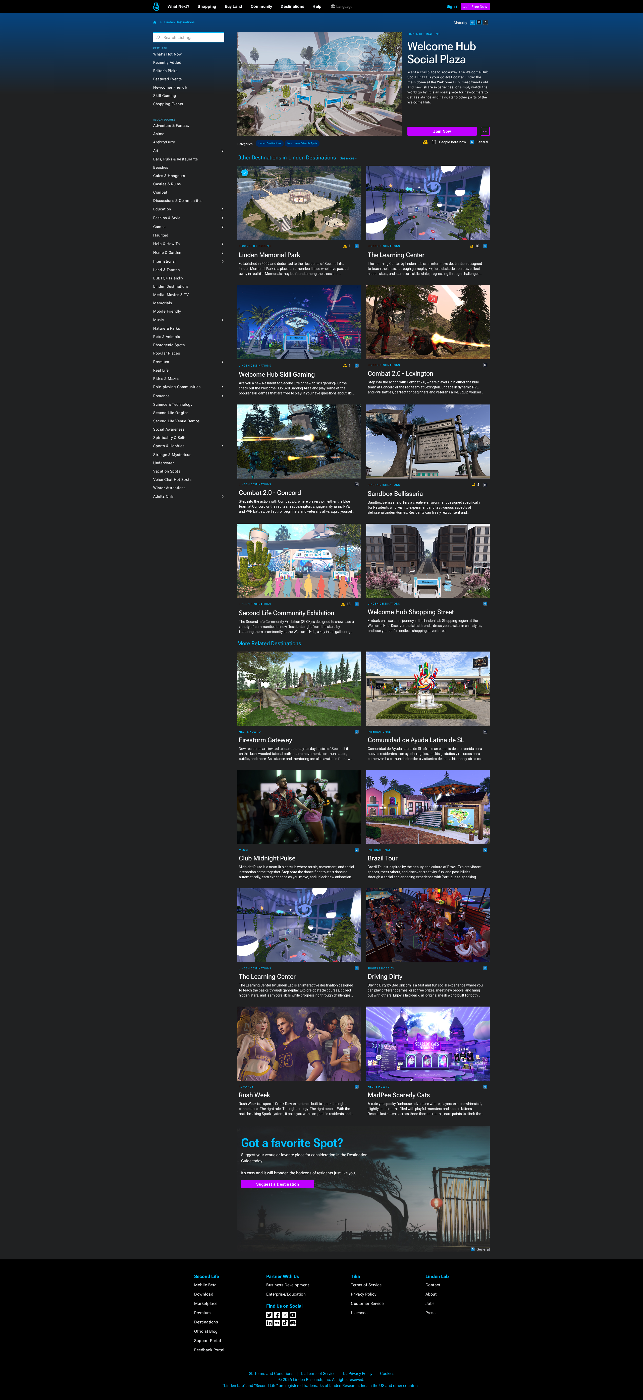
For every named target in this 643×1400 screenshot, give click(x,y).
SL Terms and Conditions (271, 1373)
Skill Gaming (164, 95)
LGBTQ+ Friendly (168, 278)
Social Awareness (168, 429)
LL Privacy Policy (357, 1373)
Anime (159, 134)
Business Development (287, 1284)
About (431, 1294)
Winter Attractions (169, 488)
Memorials (162, 303)
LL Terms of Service (318, 1373)
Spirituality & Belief (170, 437)
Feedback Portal (209, 1350)
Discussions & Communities (177, 200)
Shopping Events (168, 104)
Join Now (442, 131)
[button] (178, 6)
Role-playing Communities (176, 387)
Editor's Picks (165, 71)
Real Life (161, 370)
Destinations (206, 1322)
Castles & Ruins (167, 184)
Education (162, 209)
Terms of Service (366, 1284)
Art (155, 150)
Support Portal (207, 1340)
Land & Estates (166, 270)
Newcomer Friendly (170, 87)
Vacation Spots (166, 471)
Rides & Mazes (166, 378)
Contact (433, 1284)
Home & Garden (167, 252)
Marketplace (206, 1303)
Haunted (161, 235)
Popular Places (166, 353)
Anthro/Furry (164, 142)
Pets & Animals (166, 336)
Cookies (387, 1373)
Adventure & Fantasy (171, 125)
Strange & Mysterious (172, 454)
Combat (160, 192)
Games (159, 226)
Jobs (430, 1303)
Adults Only (163, 496)
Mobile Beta (205, 1284)
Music (158, 320)
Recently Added (167, 62)
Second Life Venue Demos (176, 421)
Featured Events (167, 79)
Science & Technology (172, 404)
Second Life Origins (170, 413)
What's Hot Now (167, 54)
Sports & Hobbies (168, 446)
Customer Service (367, 1303)
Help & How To (166, 244)
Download (203, 1294)
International (164, 261)
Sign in (452, 6)
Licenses (359, 1312)
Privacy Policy (363, 1294)
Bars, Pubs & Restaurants (175, 159)
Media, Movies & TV (171, 295)
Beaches (160, 167)
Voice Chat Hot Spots (172, 479)
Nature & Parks (166, 328)
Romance (161, 396)
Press (430, 1312)
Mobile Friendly (167, 311)
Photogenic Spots (169, 345)
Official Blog (206, 1331)
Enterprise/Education (286, 1294)
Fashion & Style (167, 218)
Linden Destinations (179, 22)
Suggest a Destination (277, 1184)
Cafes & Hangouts (169, 175)
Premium (161, 362)
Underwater (163, 463)
